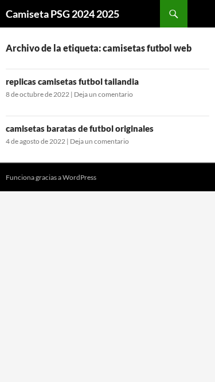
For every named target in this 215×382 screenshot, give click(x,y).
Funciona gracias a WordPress (51, 177)
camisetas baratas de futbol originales (80, 128)
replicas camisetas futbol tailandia (72, 81)
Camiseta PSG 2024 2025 (62, 13)
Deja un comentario (103, 94)
